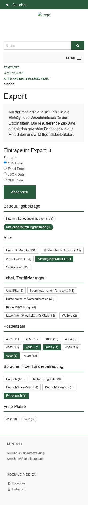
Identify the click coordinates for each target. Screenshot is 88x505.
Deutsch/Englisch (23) (46, 379)
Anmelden (19, 4)
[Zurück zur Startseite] (44, 25)
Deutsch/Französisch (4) (22, 387)
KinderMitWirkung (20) (21, 307)
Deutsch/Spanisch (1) (59, 387)
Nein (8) (29, 419)
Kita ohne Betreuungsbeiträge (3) (28, 227)
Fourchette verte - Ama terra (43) (52, 290)
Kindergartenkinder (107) (54, 258)
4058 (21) (71, 347)
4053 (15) (52, 339)
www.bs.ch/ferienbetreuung (26, 458)
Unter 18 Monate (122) (21, 250)
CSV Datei (15, 163)
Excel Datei (16, 168)
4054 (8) (70, 339)
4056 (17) (32, 347)
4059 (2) (11, 355)
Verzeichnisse (14, 73)
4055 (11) (12, 347)
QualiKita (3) (14, 290)
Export (9, 84)
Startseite (11, 67)
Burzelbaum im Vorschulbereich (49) (30, 298)
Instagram (19, 489)
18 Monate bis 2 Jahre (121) (62, 250)
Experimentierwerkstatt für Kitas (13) (30, 315)
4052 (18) (32, 339)
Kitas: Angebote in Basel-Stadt (27, 78)
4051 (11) (12, 339)
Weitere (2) (69, 315)
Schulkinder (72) (17, 267)
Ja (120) (11, 419)
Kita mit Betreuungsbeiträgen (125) (29, 218)
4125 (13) (30, 355)
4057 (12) (52, 347)
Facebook (19, 483)
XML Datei (15, 180)
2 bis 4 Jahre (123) (18, 258)
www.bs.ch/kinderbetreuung (26, 452)
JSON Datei (16, 174)
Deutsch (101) (15, 379)
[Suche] (78, 45)
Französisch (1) (16, 395)
